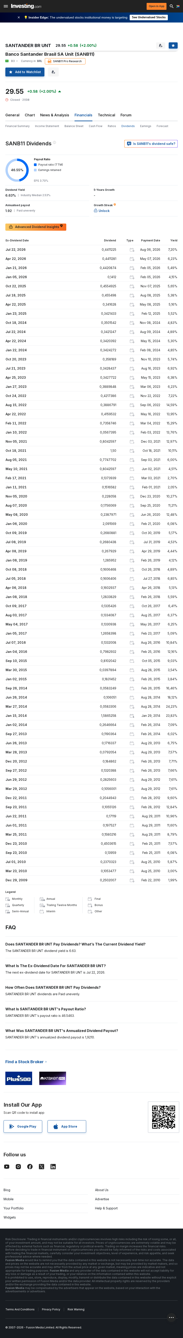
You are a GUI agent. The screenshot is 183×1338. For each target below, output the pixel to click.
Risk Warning (76, 1309)
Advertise (102, 1199)
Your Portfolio (14, 1208)
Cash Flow (95, 126)
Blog (7, 1190)
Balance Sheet (73, 126)
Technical (106, 115)
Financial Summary (17, 126)
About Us (101, 1190)
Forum (126, 115)
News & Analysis (54, 115)
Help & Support (106, 1208)
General (12, 115)
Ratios (112, 126)
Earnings (145, 126)
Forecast (162, 126)
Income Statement (47, 126)
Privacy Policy (51, 1309)
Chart (30, 115)
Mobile (9, 1199)
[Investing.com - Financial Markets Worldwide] (26, 6)
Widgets (10, 1217)
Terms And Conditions (20, 1309)
